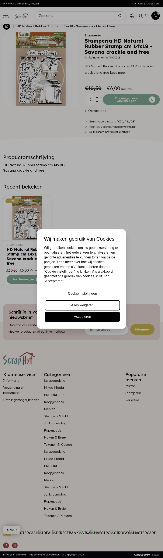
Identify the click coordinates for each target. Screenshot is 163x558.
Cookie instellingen (82, 294)
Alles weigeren (82, 305)
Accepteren (82, 317)
